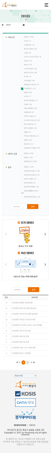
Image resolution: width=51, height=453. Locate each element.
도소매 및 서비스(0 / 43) (32, 120)
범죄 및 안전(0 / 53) (30, 49)
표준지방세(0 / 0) (29, 183)
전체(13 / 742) (29, 37)
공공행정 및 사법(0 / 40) (32, 148)
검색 (32, 206)
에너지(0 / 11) (28, 144)
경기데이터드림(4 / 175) (32, 171)
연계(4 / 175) (28, 157)
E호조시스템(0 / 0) (30, 179)
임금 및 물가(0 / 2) (30, 124)
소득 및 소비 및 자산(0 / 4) (32, 57)
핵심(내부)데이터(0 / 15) (32, 197)
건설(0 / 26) (28, 104)
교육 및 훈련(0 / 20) (30, 69)
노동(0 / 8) (27, 53)
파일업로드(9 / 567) (30, 161)
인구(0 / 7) (27, 41)
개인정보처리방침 (20, 425)
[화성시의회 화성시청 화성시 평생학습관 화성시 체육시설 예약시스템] (25, 375)
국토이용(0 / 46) (29, 81)
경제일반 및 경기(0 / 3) (31, 84)
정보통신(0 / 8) (29, 112)
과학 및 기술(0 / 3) (30, 116)
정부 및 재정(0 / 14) (30, 128)
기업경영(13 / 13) (30, 88)
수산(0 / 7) (27, 96)
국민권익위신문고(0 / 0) (32, 175)
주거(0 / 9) (27, 76)
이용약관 (32, 425)
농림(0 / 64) (28, 92)
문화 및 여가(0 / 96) (30, 73)
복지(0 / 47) (28, 65)
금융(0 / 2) (27, 132)
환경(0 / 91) (28, 140)
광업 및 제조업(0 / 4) (31, 100)
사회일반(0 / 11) (29, 45)
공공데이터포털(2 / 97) (31, 187)
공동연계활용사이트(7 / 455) (30, 192)
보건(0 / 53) (28, 61)
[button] (45, 234)
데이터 (8, 25)
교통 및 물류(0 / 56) (30, 108)
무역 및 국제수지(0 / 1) (31, 136)
